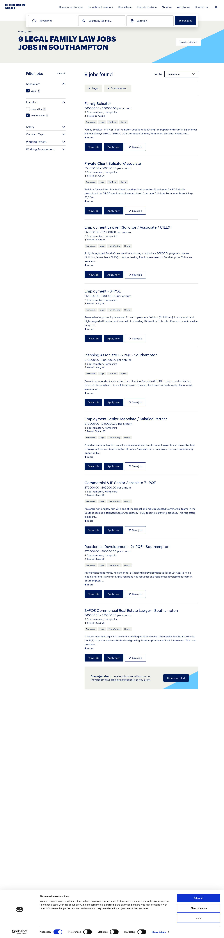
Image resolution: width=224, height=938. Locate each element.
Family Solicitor (98, 103)
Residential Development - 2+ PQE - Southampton (127, 546)
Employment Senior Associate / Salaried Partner (126, 419)
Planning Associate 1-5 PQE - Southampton (121, 355)
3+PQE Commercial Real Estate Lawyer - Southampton (131, 610)
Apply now (113, 146)
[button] (46, 83)
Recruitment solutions (101, 6)
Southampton (119, 88)
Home (21, 31)
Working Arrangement (40, 149)
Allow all (198, 898)
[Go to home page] (15, 9)
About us (167, 6)
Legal (95, 88)
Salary (30, 126)
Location (142, 21)
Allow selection (198, 908)
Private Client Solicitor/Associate (113, 163)
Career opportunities (71, 6)
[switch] (87, 931)
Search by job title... (100, 21)
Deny (198, 918)
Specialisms (125, 6)
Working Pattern (36, 141)
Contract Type (35, 134)
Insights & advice (147, 6)
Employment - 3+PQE (103, 291)
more (90, 137)
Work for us (183, 6)
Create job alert (188, 41)
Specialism (45, 20)
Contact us (201, 6)
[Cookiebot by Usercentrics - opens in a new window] (19, 932)
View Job (93, 146)
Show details (159, 932)
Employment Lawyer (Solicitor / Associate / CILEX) (128, 227)
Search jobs (185, 20)
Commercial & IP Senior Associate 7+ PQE (120, 482)
